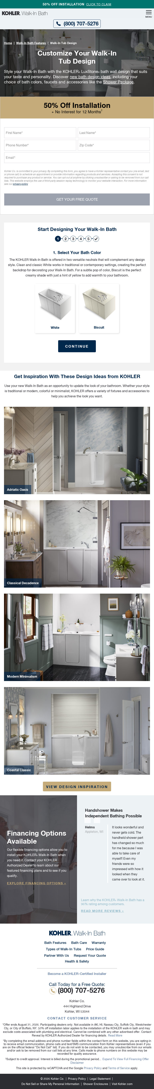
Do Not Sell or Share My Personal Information (50, 1084)
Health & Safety (77, 961)
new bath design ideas (90, 76)
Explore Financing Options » (36, 883)
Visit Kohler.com (122, 1084)
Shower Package (118, 82)
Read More (115, 1035)
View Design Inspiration (77, 786)
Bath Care (79, 943)
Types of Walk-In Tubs (63, 949)
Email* (10, 157)
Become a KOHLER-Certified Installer (77, 974)
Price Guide (95, 949)
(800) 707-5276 (81, 23)
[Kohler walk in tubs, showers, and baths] (52, 13)
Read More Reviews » (102, 911)
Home (8, 43)
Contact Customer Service (77, 1018)
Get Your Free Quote (77, 199)
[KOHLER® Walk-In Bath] (77, 933)
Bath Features (55, 943)
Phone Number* (17, 145)
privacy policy (20, 183)
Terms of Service (119, 1068)
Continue (77, 346)
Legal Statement (100, 1078)
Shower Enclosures (95, 1084)
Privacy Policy (93, 1068)
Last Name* (87, 132)
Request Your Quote (90, 955)
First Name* (14, 132)
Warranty (99, 943)
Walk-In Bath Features (31, 43)
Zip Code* (86, 145)
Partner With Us (56, 955)
